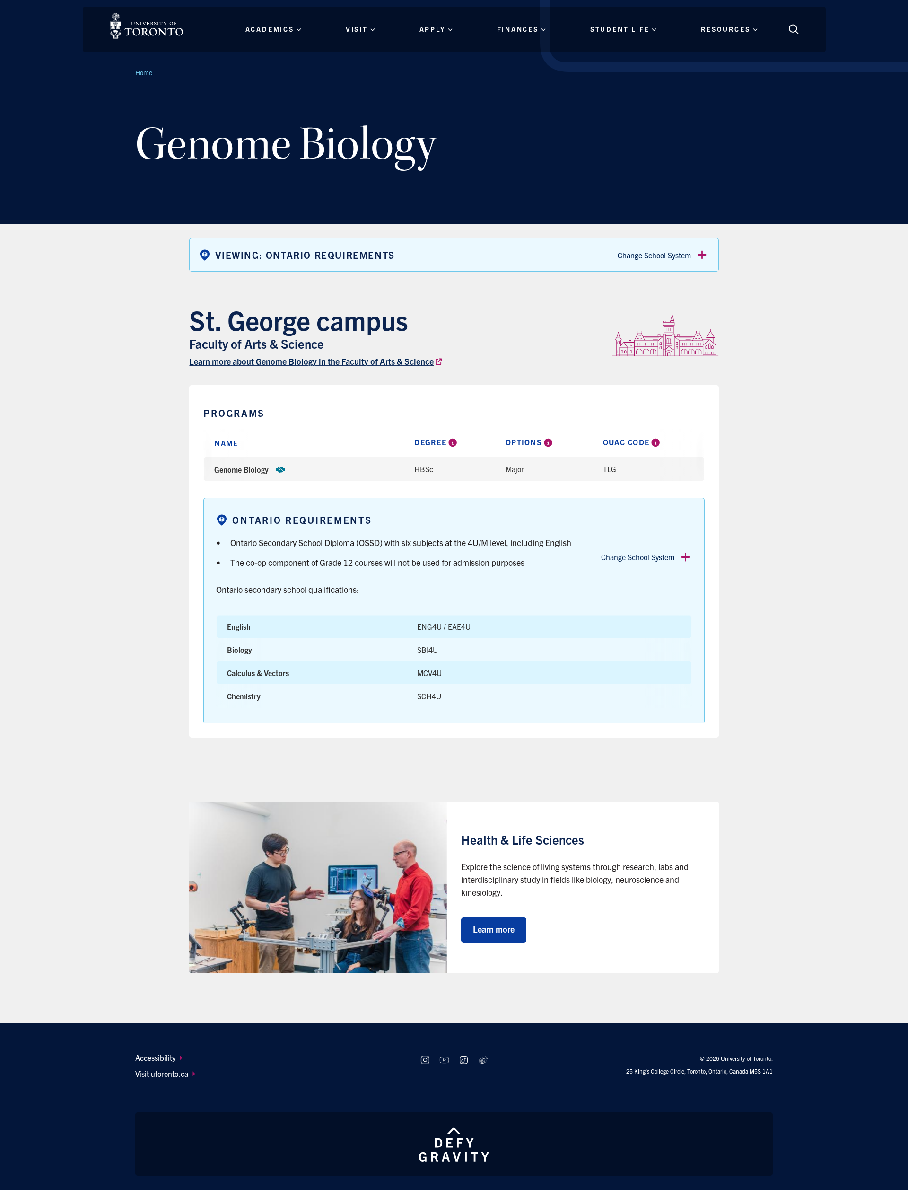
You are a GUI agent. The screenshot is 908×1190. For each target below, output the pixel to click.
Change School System (654, 255)
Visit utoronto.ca (161, 1073)
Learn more (494, 929)
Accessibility (155, 1057)
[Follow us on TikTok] (463, 1060)
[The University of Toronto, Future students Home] (146, 26)
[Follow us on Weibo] (483, 1060)
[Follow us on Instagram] (425, 1060)
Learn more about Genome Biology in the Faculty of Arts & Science (311, 361)
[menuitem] (268, 1057)
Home (143, 72)
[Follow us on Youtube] (444, 1060)
